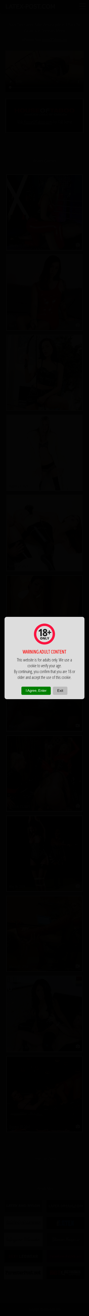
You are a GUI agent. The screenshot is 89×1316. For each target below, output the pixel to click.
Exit (60, 690)
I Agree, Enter (36, 690)
